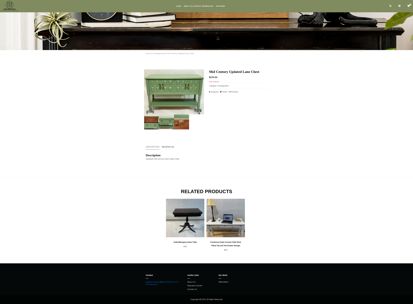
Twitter (224, 92)
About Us (191, 282)
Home (178, 6)
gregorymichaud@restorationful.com (162, 282)
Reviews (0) (168, 147)
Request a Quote (194, 286)
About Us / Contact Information (198, 6)
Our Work (220, 6)
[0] (408, 6)
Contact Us (192, 289)
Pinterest (234, 92)
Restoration (223, 282)
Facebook (214, 92)
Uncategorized (159, 53)
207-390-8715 (151, 285)
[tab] (153, 146)
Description (152, 147)
